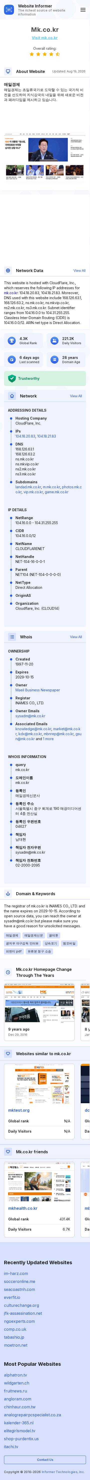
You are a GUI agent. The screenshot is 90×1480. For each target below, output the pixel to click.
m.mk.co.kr (51, 487)
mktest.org (19, 1110)
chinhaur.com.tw (20, 1406)
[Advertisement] (45, 117)
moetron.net (15, 1345)
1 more (48, 739)
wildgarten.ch (16, 1382)
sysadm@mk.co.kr (30, 716)
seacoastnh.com (19, 1289)
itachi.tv (11, 1446)
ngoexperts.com (19, 1321)
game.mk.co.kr (56, 492)
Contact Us (45, 1460)
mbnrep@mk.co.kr (59, 734)
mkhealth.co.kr (23, 1208)
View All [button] (80, 271)
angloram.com (17, 1398)
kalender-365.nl (19, 1422)
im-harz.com (16, 1273)
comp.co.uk (15, 1329)
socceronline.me (19, 1281)
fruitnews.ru (15, 1390)
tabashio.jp (14, 1337)
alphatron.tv (15, 1374)
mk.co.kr (11, 293)
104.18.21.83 (46, 436)
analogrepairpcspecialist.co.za (32, 1414)
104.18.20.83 (25, 436)
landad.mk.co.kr (28, 487)
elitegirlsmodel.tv (19, 1430)
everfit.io (12, 1297)
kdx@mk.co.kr (30, 734)
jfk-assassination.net (23, 1313)
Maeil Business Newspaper (38, 690)
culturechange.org (21, 1305)
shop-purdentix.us (21, 1438)
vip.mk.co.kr (33, 492)
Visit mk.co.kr (45, 37)
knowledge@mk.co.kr (33, 729)
